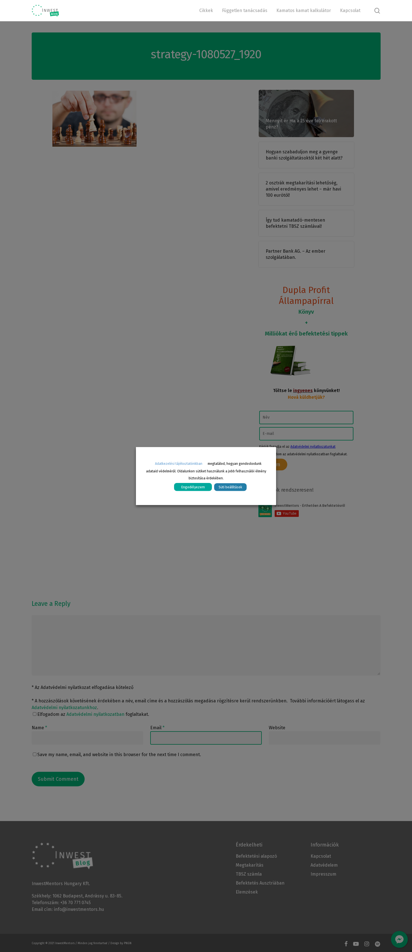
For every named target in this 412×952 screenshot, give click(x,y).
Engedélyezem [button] (193, 487)
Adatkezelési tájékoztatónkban (178, 464)
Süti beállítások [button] (230, 487)
